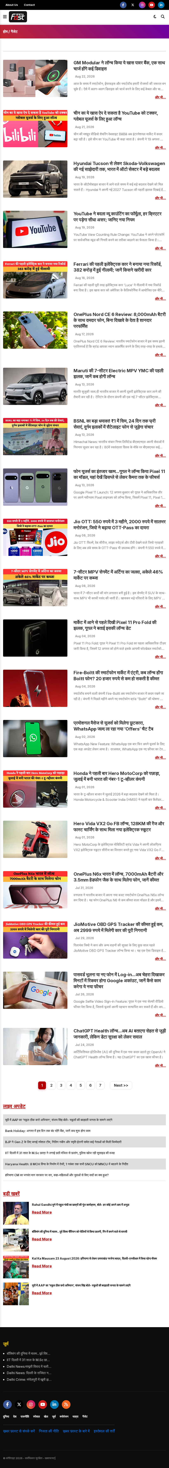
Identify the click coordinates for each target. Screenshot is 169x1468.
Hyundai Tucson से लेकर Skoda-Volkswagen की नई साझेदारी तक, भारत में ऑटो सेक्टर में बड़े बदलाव (119, 166)
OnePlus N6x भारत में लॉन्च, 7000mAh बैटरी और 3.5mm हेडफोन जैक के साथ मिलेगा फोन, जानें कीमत (118, 877)
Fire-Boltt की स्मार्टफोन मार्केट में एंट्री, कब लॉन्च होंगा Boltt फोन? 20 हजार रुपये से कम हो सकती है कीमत (118, 675)
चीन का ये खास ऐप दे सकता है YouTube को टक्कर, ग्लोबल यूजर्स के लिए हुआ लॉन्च (116, 116)
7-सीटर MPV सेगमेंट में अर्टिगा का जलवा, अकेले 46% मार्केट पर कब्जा (118, 575)
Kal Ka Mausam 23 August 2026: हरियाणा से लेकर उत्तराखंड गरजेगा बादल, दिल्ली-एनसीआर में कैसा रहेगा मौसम (94, 1258)
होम (5, 31)
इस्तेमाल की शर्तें (104, 1431)
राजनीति (25, 1416)
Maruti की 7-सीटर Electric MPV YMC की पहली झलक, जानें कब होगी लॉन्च (118, 373)
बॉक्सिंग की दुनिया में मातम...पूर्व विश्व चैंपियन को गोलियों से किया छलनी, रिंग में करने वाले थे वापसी (79, 1231)
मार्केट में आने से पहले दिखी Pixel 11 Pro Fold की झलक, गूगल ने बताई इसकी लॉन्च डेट (115, 625)
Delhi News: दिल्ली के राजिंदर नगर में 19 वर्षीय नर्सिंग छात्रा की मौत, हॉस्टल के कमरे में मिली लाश (29, 1373)
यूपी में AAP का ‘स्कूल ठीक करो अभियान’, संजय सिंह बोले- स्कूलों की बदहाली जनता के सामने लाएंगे (81, 1285)
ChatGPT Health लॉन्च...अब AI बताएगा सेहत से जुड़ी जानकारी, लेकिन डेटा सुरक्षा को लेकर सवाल (120, 1033)
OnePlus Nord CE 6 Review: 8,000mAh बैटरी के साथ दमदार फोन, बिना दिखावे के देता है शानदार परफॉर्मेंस (120, 320)
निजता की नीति (49, 1431)
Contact (29, 4)
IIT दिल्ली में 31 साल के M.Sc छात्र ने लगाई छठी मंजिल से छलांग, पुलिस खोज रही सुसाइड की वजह (29, 1360)
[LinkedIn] (161, 5)
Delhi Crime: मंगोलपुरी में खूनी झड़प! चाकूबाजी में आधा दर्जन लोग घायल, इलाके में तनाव (29, 1379)
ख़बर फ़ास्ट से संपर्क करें (19, 1431)
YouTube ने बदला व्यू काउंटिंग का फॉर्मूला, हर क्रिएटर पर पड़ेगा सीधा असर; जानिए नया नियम (118, 216)
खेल (46, 1416)
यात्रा (75, 1416)
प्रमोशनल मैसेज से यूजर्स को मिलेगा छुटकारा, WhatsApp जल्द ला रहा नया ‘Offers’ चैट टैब (113, 726)
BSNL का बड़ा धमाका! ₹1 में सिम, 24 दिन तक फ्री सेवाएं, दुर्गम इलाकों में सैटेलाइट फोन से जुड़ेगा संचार (115, 424)
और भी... (160, 97)
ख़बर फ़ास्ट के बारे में (76, 1431)
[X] (132, 5)
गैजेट (85, 1416)
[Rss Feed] (66, 1404)
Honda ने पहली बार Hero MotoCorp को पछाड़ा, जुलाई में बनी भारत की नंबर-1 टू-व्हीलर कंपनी (117, 776)
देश (14, 1416)
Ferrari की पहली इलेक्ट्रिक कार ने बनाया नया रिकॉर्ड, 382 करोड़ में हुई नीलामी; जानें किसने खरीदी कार (118, 267)
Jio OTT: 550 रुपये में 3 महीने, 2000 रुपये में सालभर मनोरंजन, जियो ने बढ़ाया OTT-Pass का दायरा (120, 524)
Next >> (121, 1085)
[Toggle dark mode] (155, 16)
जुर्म (5, 1343)
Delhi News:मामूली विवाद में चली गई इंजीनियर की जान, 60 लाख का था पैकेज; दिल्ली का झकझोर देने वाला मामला (29, 1366)
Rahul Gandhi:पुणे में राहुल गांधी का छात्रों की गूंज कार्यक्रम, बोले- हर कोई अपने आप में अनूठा (80, 1204)
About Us (12, 4)
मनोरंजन (64, 1416)
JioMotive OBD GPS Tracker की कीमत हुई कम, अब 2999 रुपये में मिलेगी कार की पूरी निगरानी (118, 927)
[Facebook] (123, 5)
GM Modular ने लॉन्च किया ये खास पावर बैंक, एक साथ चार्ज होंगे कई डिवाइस (119, 65)
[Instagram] (142, 5)
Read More (42, 1212)
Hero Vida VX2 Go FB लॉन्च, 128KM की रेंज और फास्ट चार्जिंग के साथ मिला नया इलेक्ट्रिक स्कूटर (119, 826)
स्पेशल (36, 1416)
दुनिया (6, 1416)
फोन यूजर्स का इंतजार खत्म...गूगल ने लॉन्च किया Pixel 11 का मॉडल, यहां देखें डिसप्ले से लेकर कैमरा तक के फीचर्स (119, 474)
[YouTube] (151, 5)
